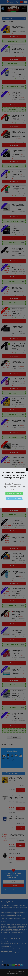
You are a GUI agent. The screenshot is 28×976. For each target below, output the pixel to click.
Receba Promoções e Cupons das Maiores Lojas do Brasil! (14, 487)
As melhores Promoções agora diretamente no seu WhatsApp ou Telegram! (14, 475)
